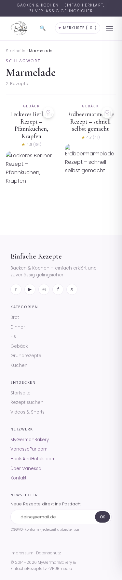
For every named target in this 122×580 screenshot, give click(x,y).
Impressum (22, 553)
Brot (14, 317)
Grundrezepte (25, 356)
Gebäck (19, 346)
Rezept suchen (27, 402)
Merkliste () (78, 27)
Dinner (17, 327)
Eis (13, 336)
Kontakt (18, 478)
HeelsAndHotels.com (33, 459)
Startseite (16, 51)
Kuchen (19, 365)
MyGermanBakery (29, 440)
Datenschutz (48, 553)
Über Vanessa (25, 468)
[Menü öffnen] (109, 28)
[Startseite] (18, 28)
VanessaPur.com (28, 449)
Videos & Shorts (27, 412)
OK (102, 517)
